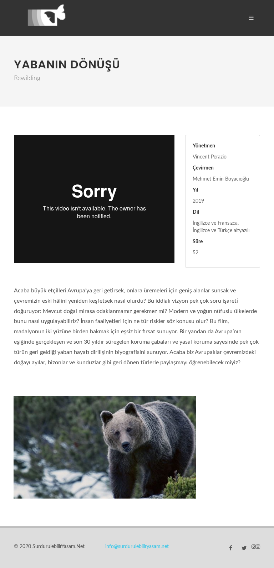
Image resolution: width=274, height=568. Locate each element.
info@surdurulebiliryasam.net (137, 546)
